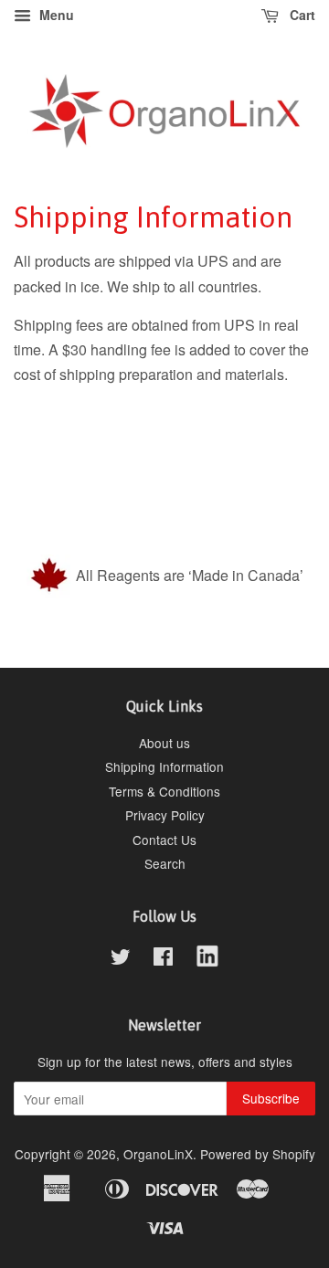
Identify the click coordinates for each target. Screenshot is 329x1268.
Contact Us (164, 839)
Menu (55, 14)
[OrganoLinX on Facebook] (163, 959)
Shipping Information (164, 766)
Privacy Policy (165, 815)
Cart (300, 14)
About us (164, 743)
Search (165, 863)
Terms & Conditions (164, 791)
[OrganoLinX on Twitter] (121, 959)
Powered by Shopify (257, 1154)
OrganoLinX (158, 1154)
